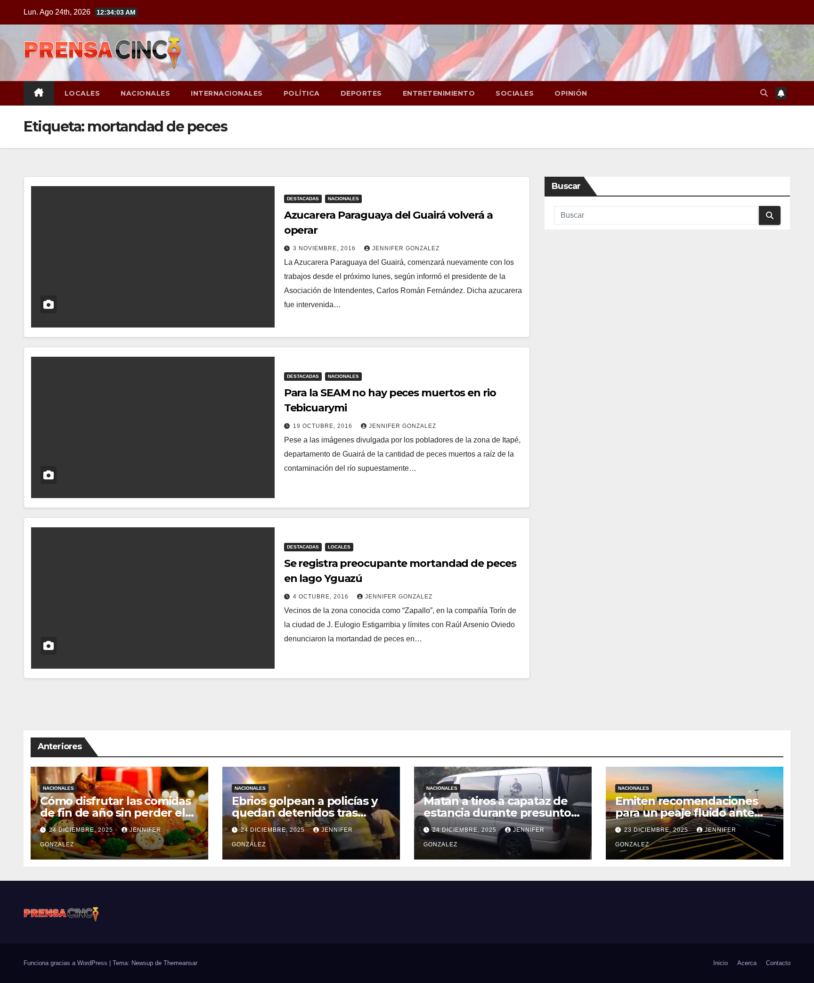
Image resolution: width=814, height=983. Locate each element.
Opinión (570, 93)
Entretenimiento (439, 93)
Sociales (515, 93)
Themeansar (180, 963)
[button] (764, 93)
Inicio (720, 963)
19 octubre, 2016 (323, 426)
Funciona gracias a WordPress (66, 963)
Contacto (778, 963)
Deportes (361, 93)
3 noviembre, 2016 (325, 248)
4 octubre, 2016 (321, 596)
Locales (82, 93)
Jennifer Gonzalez (406, 248)
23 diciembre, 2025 (657, 830)
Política (302, 93)
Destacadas (303, 198)
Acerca (747, 963)
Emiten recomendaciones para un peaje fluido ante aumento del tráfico (686, 812)
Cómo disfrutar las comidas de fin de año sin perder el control (115, 812)
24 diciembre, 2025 (82, 830)
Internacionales (227, 93)
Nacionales (145, 93)
